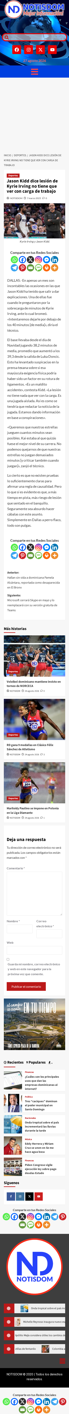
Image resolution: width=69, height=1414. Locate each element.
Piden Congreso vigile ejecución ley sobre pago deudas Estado (40, 1169)
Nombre (13, 921)
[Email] (30, 267)
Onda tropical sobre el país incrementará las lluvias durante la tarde (42, 1127)
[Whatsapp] (14, 259)
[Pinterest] (22, 267)
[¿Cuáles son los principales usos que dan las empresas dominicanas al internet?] (13, 1080)
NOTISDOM (16, 198)
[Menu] (34, 71)
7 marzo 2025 (34, 198)
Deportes (13, 175)
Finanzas (29, 1072)
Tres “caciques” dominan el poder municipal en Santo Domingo (41, 1105)
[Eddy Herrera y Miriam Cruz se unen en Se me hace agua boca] (13, 1145)
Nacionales (30, 1118)
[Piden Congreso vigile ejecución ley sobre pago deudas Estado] (13, 1166)
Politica (29, 1097)
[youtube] (38, 1196)
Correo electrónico (45, 923)
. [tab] (52, 1062)
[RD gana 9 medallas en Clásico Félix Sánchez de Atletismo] (34, 719)
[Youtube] (52, 49)
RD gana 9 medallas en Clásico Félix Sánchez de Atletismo (30, 747)
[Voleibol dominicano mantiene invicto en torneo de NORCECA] (34, 655)
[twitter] (29, 1196)
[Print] (46, 267)
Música (28, 1139)
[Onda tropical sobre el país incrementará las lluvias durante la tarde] (13, 1124)
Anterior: (33, 580)
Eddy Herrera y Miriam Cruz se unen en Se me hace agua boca (39, 1148)
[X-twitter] (40, 49)
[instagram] (20, 1196)
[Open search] (6, 37)
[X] (30, 259)
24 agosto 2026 (32, 691)
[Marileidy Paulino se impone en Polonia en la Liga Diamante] (34, 782)
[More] (54, 267)
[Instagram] (28, 49)
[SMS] (38, 267)
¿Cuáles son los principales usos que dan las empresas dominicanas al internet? (42, 1083)
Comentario (16, 868)
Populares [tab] (37, 1062)
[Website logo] (34, 9)
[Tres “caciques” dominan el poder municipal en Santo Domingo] (13, 1102)
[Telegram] (14, 267)
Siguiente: (32, 602)
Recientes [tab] (15, 1062)
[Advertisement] (34, 114)
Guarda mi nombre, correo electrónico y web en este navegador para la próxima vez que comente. (34, 969)
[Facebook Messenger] (46, 259)
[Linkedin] (54, 259)
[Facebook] (16, 49)
